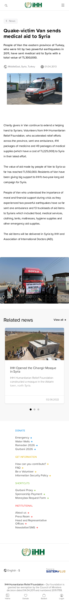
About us (20, 512)
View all (58, 319)
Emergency (22, 437)
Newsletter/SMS (25, 527)
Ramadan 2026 (25, 445)
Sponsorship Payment (28, 494)
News (12, 21)
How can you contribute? (30, 464)
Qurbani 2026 (24, 449)
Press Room (22, 516)
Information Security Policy (31, 475)
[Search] (6, 5)
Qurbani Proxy (24, 490)
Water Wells (22, 441)
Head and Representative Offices (31, 522)
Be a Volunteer (24, 471)
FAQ (18, 467)
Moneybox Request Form (30, 497)
